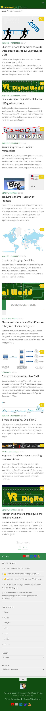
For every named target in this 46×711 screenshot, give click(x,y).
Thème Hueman (35, 699)
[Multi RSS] (39, 556)
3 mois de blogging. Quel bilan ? (19, 419)
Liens (6, 633)
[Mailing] (27, 556)
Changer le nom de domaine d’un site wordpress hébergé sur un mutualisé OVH (22, 50)
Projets (5, 452)
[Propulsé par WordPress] (21, 699)
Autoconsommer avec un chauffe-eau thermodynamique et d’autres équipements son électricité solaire (19, 596)
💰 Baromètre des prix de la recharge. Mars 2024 (22, 574)
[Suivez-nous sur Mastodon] (35, 556)
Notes (4, 193)
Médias (6, 639)
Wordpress (15, 43)
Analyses (5, 43)
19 (42, 177)
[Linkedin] (31, 556)
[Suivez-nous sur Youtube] (24, 556)
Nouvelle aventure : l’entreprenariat (17, 568)
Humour (7, 644)
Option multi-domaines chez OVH (20, 376)
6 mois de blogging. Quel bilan (18, 260)
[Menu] (43, 3)
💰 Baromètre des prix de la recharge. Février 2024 (22, 579)
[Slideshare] (42, 556)
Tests (6, 612)
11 (42, 19)
